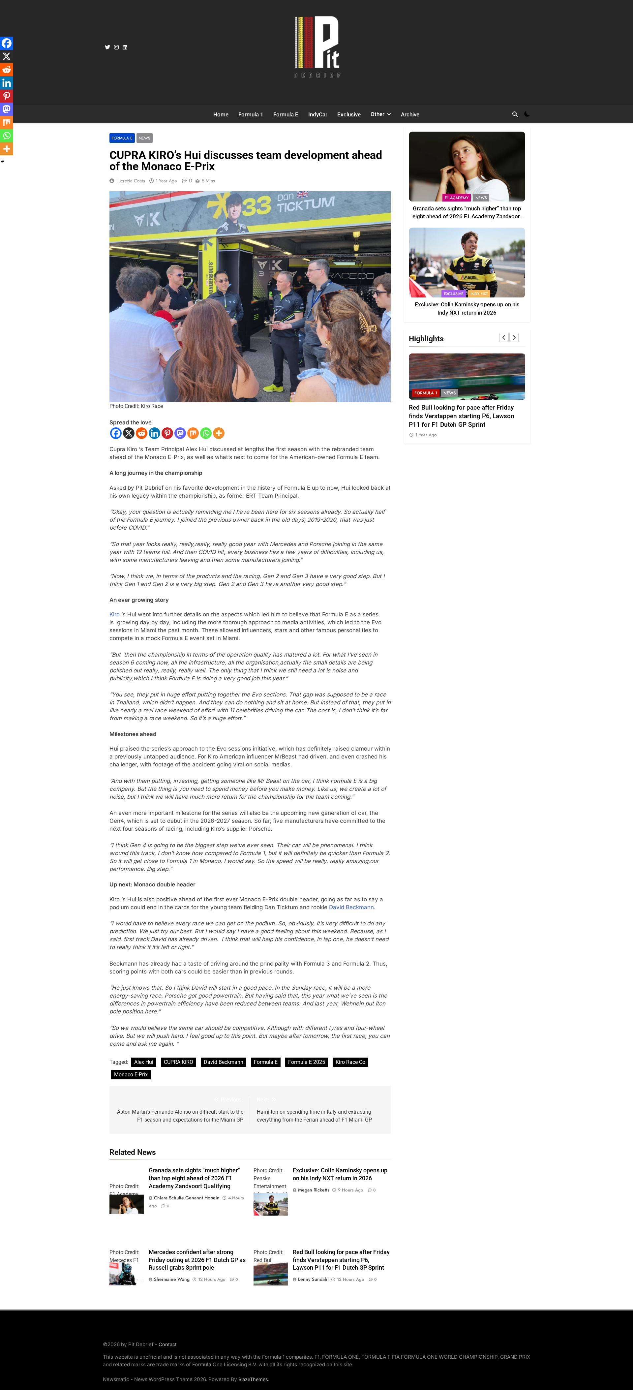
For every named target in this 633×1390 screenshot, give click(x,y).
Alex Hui (143, 1062)
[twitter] (107, 47)
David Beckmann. (353, 907)
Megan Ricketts (313, 1190)
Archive (410, 114)
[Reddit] (141, 433)
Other (377, 114)
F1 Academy (456, 198)
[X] (129, 433)
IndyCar (317, 114)
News (144, 138)
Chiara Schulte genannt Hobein (187, 1197)
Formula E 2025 (306, 1062)
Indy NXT (479, 294)
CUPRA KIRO (178, 1062)
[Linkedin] (154, 433)
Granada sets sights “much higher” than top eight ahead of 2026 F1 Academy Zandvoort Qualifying (194, 1178)
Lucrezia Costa (130, 180)
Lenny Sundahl (313, 1279)
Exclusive (349, 114)
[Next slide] (514, 337)
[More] (219, 433)
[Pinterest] (167, 433)
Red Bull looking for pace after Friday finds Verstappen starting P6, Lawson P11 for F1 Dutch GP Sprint (341, 1260)
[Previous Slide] (504, 337)
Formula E (285, 114)
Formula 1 (250, 114)
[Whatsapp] (206, 433)
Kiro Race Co (350, 1062)
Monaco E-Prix (131, 1074)
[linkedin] (125, 47)
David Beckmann (223, 1062)
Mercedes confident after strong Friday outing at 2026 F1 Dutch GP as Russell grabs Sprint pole (197, 1260)
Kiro (114, 614)
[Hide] (2, 161)
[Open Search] (515, 114)
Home (220, 114)
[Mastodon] (180, 433)
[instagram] (116, 47)
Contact (168, 1344)
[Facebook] (116, 433)
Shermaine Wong (172, 1279)
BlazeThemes (253, 1379)
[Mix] (193, 433)
